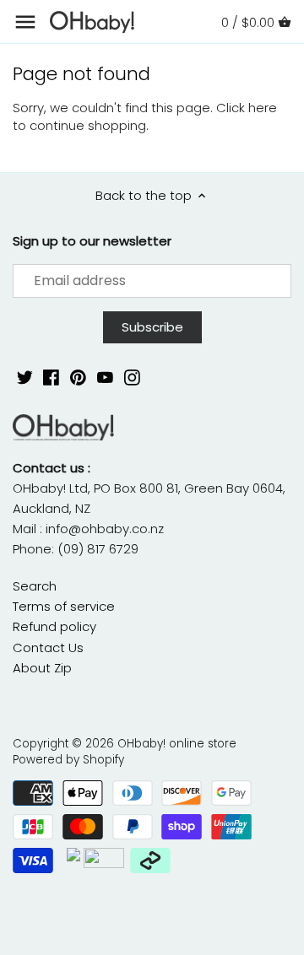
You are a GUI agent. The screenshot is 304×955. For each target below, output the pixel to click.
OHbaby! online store (176, 744)
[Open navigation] (25, 22)
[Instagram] (132, 377)
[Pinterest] (78, 377)
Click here (246, 107)
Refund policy (54, 626)
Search (35, 586)
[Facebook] (51, 377)
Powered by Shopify (68, 760)
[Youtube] (105, 377)
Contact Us (48, 647)
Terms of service (64, 606)
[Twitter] (25, 377)
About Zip (42, 668)
